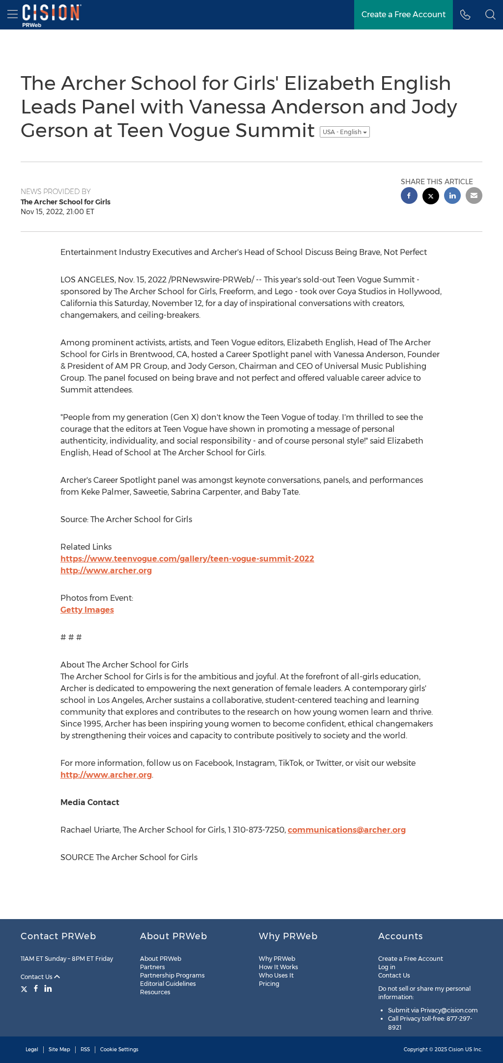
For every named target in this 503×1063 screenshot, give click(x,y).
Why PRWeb (277, 958)
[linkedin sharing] (452, 196)
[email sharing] (474, 196)
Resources (155, 992)
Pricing (269, 983)
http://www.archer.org (106, 570)
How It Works (278, 967)
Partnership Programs (172, 975)
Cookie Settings (119, 1049)
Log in (386, 967)
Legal (32, 1049)
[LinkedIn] (48, 988)
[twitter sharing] (430, 197)
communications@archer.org (347, 830)
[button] (490, 14)
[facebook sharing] (409, 196)
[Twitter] (25, 988)
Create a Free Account (410, 958)
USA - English (343, 132)
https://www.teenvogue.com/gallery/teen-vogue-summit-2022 (187, 558)
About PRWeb (160, 958)
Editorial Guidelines (168, 983)
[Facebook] (35, 988)
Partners (152, 967)
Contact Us (37, 976)
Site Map (59, 1049)
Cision (456, 1049)
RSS (85, 1049)
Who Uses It (276, 975)
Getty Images (87, 610)
